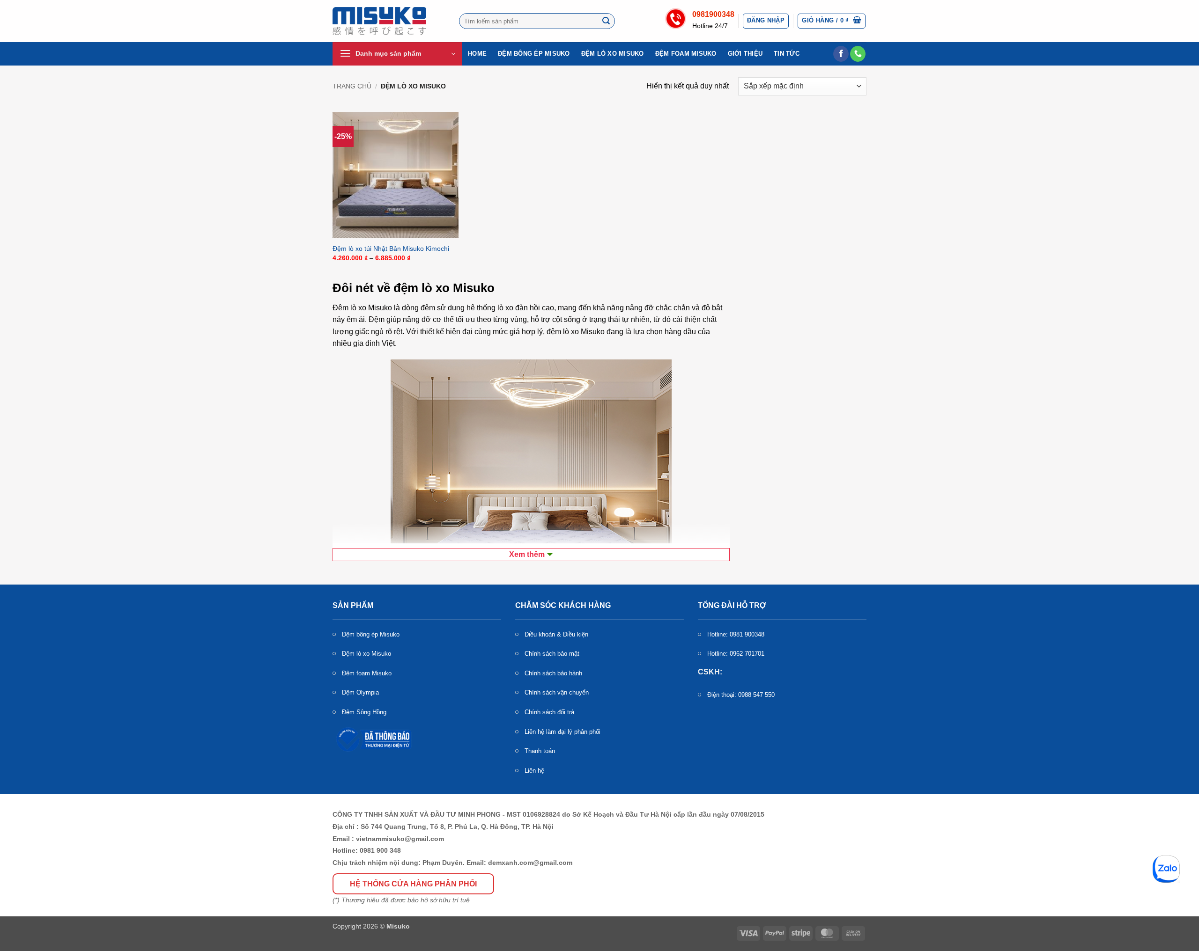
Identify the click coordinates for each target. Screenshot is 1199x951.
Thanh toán (540, 750)
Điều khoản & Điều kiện (556, 634)
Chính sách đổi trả (549, 712)
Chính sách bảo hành (553, 673)
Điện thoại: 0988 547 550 (741, 694)
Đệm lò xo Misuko (612, 53)
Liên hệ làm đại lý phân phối (562, 731)
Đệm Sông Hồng (364, 712)
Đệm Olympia (360, 692)
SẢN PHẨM (353, 605)
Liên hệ (534, 770)
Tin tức (786, 53)
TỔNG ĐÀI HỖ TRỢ (732, 605)
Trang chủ (352, 86)
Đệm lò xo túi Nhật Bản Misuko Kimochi (391, 248)
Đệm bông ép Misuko (534, 53)
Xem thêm (527, 554)
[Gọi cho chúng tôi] (858, 54)
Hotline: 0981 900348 (735, 634)
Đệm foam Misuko (686, 53)
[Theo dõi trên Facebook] (841, 54)
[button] (766, 21)
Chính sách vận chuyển (557, 692)
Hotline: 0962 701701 (735, 653)
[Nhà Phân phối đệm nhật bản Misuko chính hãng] (379, 21)
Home (477, 53)
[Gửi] (606, 21)
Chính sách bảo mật (552, 653)
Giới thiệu (745, 53)
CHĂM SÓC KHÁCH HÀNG (563, 605)
